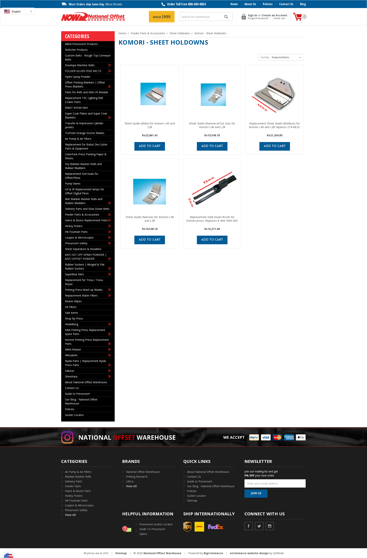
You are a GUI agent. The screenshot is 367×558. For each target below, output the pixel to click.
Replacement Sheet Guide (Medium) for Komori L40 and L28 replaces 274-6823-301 (274, 127)
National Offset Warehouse (143, 472)
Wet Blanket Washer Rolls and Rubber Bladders (83, 201)
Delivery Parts (73, 481)
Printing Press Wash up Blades (84, 290)
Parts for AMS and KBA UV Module (86, 92)
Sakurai (69, 371)
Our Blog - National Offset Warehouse (81, 401)
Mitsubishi (71, 355)
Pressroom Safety (76, 243)
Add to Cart (150, 146)
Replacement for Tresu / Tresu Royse (84, 282)
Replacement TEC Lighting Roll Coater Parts (84, 100)
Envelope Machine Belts (80, 65)
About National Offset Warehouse (86, 382)
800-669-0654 (197, 4)
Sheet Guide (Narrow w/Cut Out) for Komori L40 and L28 (212, 125)
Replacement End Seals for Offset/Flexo (81, 176)
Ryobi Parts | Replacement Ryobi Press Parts (85, 363)
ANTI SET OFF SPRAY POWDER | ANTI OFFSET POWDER (85, 257)
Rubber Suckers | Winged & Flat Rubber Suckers (85, 266)
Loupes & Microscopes (79, 237)
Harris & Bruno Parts (78, 491)
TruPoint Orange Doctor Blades (84, 133)
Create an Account (274, 15)
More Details (114, 4)
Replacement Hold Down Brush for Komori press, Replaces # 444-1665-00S (212, 218)
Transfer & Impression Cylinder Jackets (84, 125)
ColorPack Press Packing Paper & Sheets (85, 156)
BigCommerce (213, 553)
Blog (303, 4)
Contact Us (286, 4)
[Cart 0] (297, 17)
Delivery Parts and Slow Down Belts (87, 209)
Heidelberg (71, 324)
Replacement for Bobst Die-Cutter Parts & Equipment (86, 146)
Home (234, 4)
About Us (250, 4)
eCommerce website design (249, 553)
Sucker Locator (74, 415)
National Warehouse (127, 437)
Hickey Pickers (74, 226)
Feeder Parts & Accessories (82, 214)
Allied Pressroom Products (81, 44)
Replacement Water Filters (81, 295)
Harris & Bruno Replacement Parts (86, 220)
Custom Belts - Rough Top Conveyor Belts (88, 57)
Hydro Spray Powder (77, 76)
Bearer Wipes (73, 301)
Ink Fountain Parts (76, 232)
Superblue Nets (74, 274)
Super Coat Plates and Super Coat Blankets (86, 115)
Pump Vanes (72, 183)
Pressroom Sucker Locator (156, 524)
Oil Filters (70, 307)
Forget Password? (258, 18)
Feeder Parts (73, 486)
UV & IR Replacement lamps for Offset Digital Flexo (84, 191)
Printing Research (137, 476)
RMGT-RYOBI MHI (76, 107)
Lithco (130, 481)
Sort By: (265, 57)
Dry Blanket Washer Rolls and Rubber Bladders (83, 166)
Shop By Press (74, 318)
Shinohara (71, 376)
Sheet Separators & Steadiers (83, 249)
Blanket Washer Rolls (78, 476)
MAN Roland (73, 349)
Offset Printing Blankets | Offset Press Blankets (85, 84)
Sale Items (71, 313)
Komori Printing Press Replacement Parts (87, 342)
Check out (279, 18)
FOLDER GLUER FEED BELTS (83, 71)
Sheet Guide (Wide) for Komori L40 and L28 (150, 125)
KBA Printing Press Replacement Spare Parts (85, 332)
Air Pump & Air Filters (78, 139)
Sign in (252, 15)
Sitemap (192, 500)
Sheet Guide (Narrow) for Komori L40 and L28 (150, 218)
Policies (268, 4)
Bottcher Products (76, 49)
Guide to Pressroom (77, 393)
